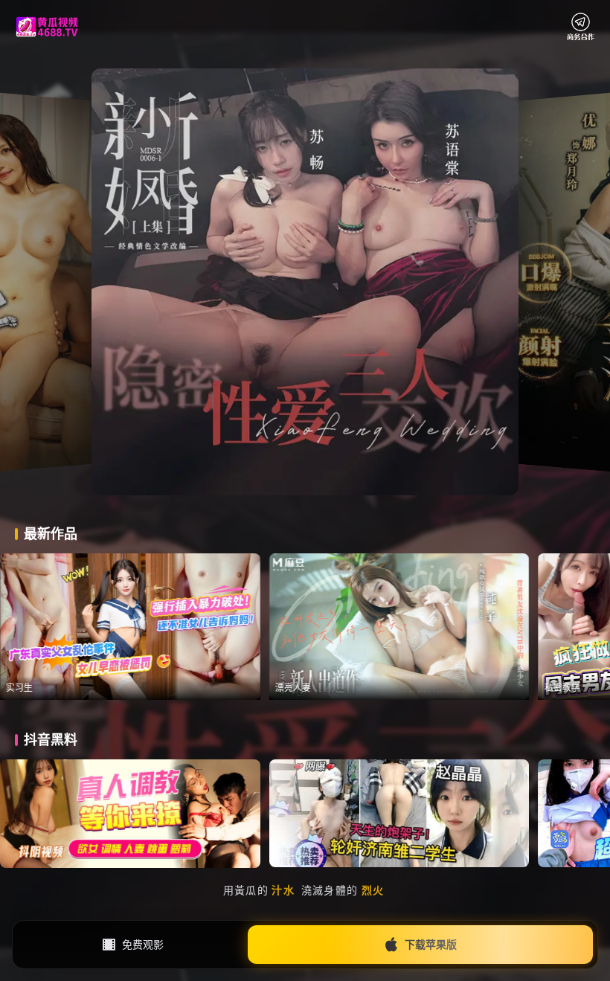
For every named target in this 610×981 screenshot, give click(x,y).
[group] (158, 626)
